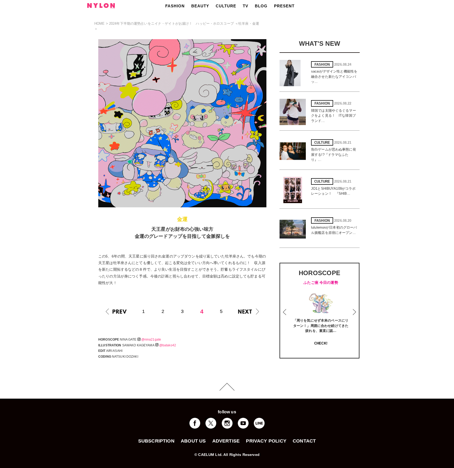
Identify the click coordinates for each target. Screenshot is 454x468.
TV (245, 6)
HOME (99, 23)
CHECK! (320, 343)
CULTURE (226, 6)
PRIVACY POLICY (266, 441)
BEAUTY (200, 6)
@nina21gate (151, 339)
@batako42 (167, 345)
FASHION (175, 6)
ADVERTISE (226, 441)
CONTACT (304, 441)
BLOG (261, 6)
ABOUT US (193, 441)
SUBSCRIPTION (156, 441)
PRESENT (284, 6)
